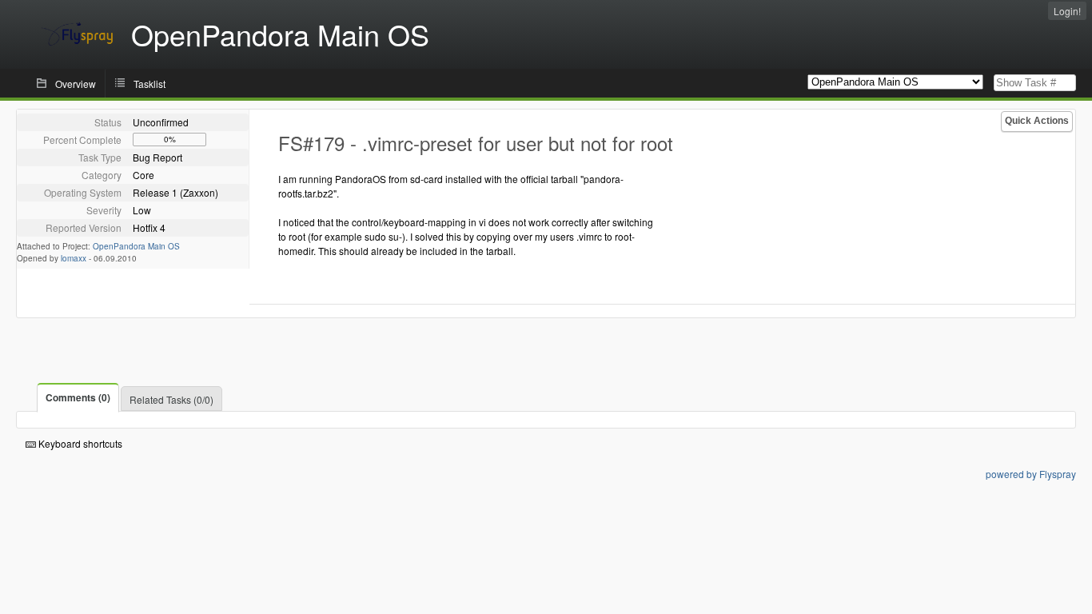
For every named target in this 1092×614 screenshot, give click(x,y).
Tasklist (149, 83)
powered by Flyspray (1031, 473)
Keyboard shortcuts (79, 443)
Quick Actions (1037, 120)
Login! (1067, 11)
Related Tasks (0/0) (171, 399)
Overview (75, 83)
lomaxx (73, 258)
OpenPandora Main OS (136, 246)
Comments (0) (78, 397)
